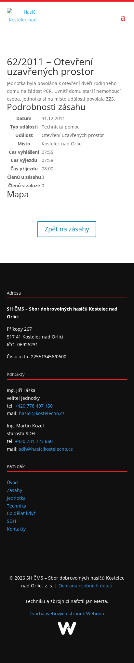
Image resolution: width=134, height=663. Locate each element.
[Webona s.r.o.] (67, 633)
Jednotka (16, 498)
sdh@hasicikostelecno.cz (46, 449)
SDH (11, 521)
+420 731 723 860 (34, 441)
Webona (95, 613)
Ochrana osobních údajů (86, 586)
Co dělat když (21, 513)
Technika (16, 506)
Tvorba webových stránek (58, 613)
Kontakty (16, 529)
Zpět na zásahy (67, 229)
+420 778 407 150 (34, 406)
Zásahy (14, 490)
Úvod (12, 482)
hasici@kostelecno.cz (42, 413)
